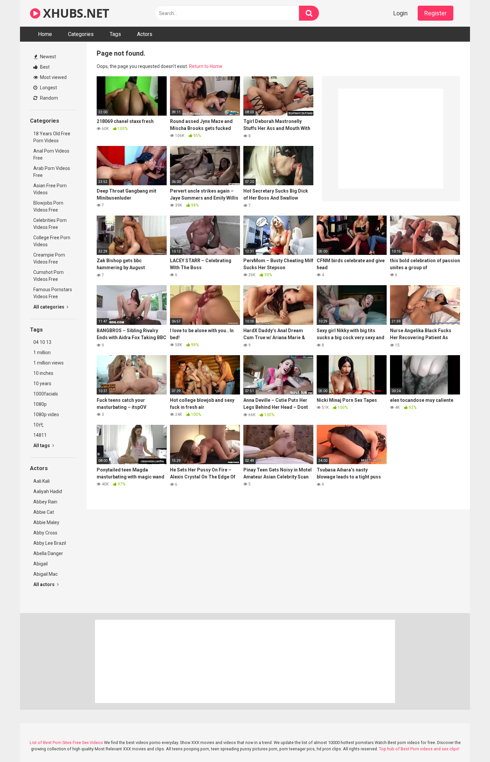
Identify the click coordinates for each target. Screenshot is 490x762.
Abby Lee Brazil (49, 543)
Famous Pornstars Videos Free (52, 293)
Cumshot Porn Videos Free (48, 276)
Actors (144, 34)
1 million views (48, 363)
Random (48, 98)
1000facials (45, 393)
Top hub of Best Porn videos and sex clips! (419, 748)
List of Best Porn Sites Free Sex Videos (66, 742)
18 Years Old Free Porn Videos (51, 137)
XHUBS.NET (74, 13)
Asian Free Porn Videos (50, 189)
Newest (47, 56)
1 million (42, 352)
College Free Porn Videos (51, 241)
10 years (42, 383)
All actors (44, 584)
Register (435, 13)
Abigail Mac (45, 574)
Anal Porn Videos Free (51, 154)
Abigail (40, 563)
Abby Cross (45, 532)
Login (400, 13)
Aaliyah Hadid (47, 491)
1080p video (46, 414)
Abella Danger (48, 553)
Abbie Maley (46, 522)
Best (44, 67)
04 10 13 (42, 342)
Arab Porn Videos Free (51, 172)
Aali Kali (41, 481)
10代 (38, 424)
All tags (42, 445)
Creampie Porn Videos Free (49, 258)
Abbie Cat (43, 512)
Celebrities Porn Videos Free (50, 224)
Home (45, 34)
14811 (40, 435)
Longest (48, 87)
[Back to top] (468, 742)
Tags (115, 34)
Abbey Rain (45, 501)
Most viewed (53, 77)
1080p (40, 404)
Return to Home (205, 66)
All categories (49, 307)
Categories (81, 34)
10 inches (43, 373)
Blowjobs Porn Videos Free (48, 206)
